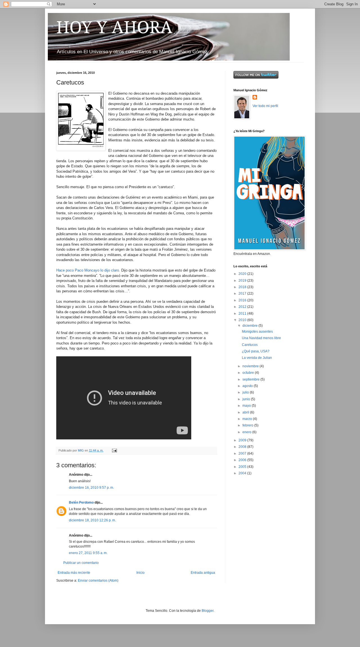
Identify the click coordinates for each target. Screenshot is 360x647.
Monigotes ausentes (257, 331)
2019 (242, 281)
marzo (247, 419)
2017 (242, 293)
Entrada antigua (203, 573)
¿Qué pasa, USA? (255, 351)
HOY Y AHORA (114, 27)
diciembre (250, 326)
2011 (242, 313)
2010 (242, 320)
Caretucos (250, 345)
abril (246, 412)
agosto (248, 386)
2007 (242, 453)
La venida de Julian (257, 358)
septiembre (251, 379)
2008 (242, 447)
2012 (242, 307)
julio (246, 392)
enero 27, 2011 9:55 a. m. (88, 553)
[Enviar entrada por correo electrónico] (114, 450)
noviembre (251, 366)
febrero (248, 425)
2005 (242, 467)
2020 (242, 274)
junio (246, 399)
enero (247, 432)
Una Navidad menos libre (261, 338)
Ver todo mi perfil (265, 106)
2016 (242, 300)
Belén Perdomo (81, 502)
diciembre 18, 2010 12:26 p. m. (92, 520)
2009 (242, 440)
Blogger (207, 611)
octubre (248, 373)
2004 (242, 473)
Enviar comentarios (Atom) (98, 580)
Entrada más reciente (74, 573)
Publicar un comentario (81, 563)
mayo (247, 406)
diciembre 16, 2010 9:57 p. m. (91, 488)
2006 (242, 460)
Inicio (140, 573)
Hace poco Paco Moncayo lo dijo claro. (88, 270)
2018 (242, 287)
